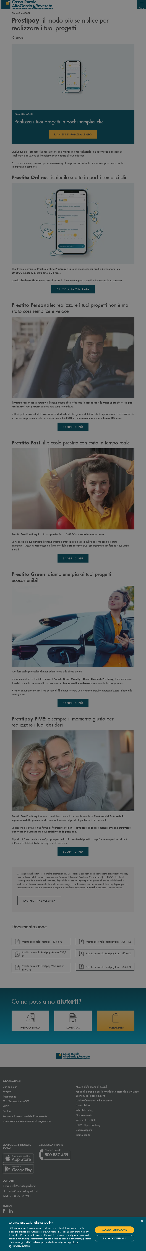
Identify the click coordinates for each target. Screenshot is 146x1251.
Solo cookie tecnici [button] (114, 1238)
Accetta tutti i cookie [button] (114, 1229)
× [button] (142, 1221)
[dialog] (73, 1234)
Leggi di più (73, 1242)
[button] (50, 1246)
